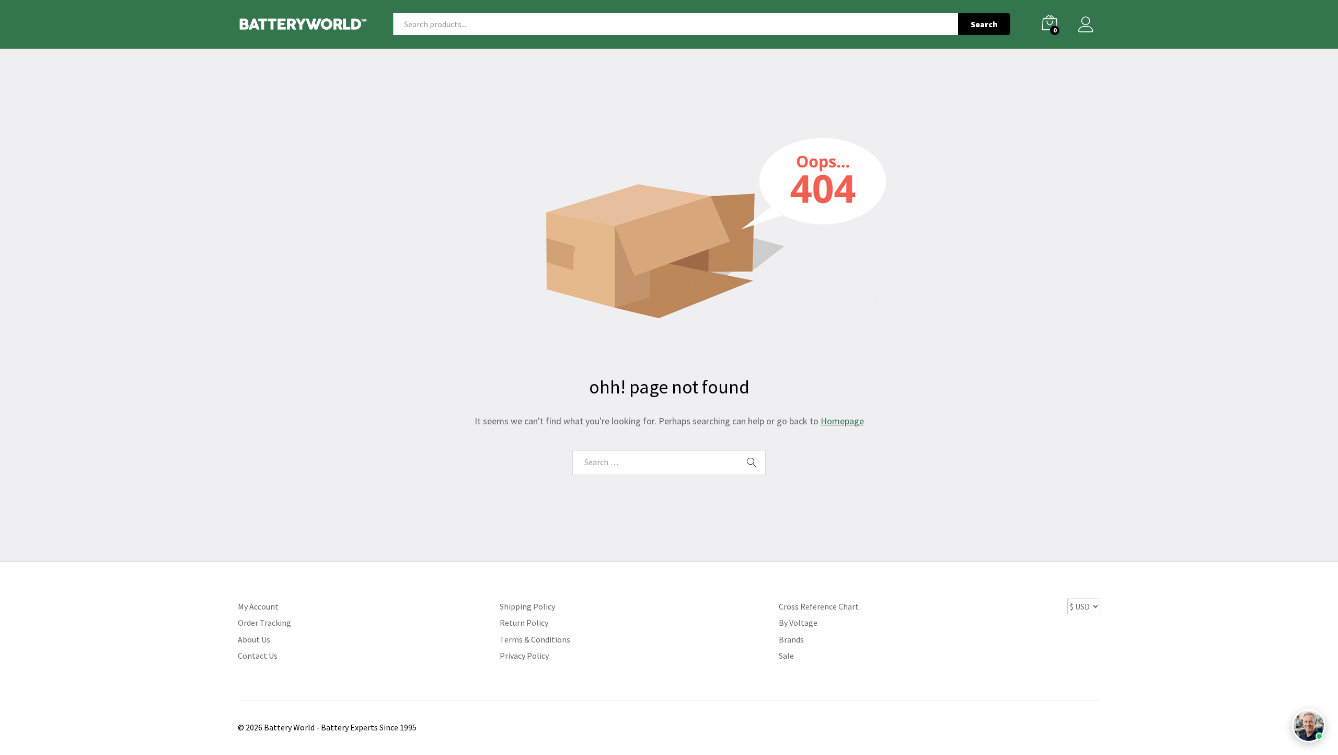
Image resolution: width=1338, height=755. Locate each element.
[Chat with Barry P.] (1308, 725)
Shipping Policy (527, 606)
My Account (258, 606)
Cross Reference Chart (819, 606)
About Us (254, 639)
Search (984, 24)
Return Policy (524, 622)
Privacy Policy (524, 655)
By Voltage (798, 622)
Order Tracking (264, 622)
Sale (786, 655)
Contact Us (258, 655)
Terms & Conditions (535, 639)
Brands (791, 639)
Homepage (842, 421)
